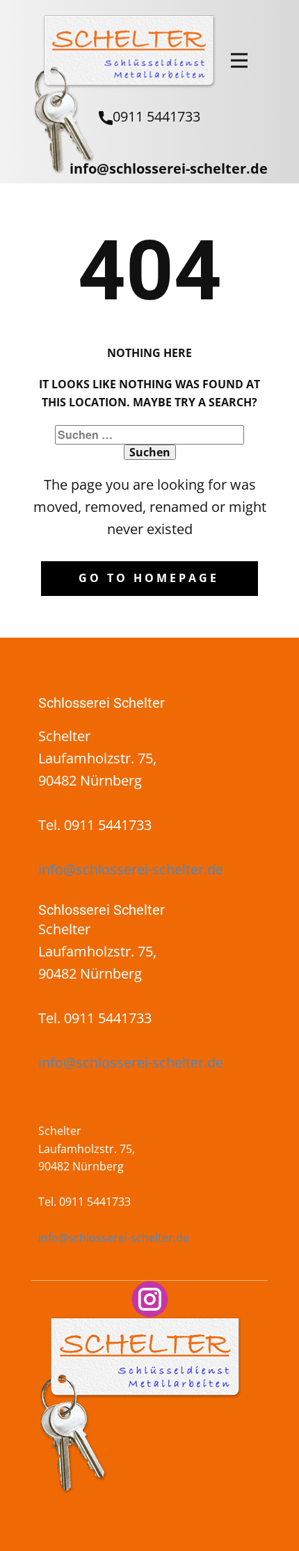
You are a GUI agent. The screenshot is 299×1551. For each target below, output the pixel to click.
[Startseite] (123, 94)
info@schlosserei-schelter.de (169, 168)
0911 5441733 (156, 116)
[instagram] (149, 1299)
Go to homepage (149, 578)
